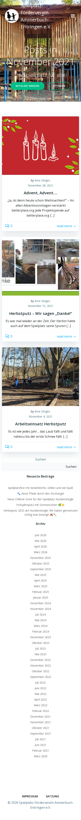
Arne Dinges (42, 180)
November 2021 (40, 722)
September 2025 (40, 569)
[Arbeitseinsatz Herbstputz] (40, 376)
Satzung (52, 796)
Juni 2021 (40, 745)
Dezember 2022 (40, 660)
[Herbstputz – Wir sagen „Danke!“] (40, 266)
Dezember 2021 (40, 716)
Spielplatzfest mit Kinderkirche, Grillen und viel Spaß (40, 488)
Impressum (30, 796)
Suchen (40, 459)
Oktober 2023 (40, 643)
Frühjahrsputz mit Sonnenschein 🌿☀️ (40, 505)
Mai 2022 (40, 694)
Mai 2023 (40, 654)
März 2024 (40, 626)
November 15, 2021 (40, 306)
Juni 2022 (40, 688)
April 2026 (40, 546)
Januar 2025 (40, 597)
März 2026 (40, 552)
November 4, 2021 (40, 416)
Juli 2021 (40, 739)
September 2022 (40, 677)
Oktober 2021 (40, 728)
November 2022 (40, 665)
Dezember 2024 (40, 603)
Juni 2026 (40, 535)
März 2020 (40, 756)
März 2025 (40, 586)
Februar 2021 (40, 750)
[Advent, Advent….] (40, 145)
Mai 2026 (40, 541)
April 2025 (40, 580)
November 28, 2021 (40, 185)
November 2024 (40, 609)
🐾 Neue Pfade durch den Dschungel (40, 493)
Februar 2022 (40, 711)
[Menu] (72, 16)
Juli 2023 (40, 648)
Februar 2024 (40, 631)
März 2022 (40, 705)
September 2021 (40, 733)
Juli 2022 (40, 682)
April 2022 (40, 699)
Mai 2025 (40, 575)
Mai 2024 (40, 620)
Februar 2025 (40, 592)
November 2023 (40, 637)
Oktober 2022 (40, 671)
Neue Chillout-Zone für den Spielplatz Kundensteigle (40, 499)
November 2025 (40, 558)
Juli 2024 (40, 614)
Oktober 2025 (40, 563)
